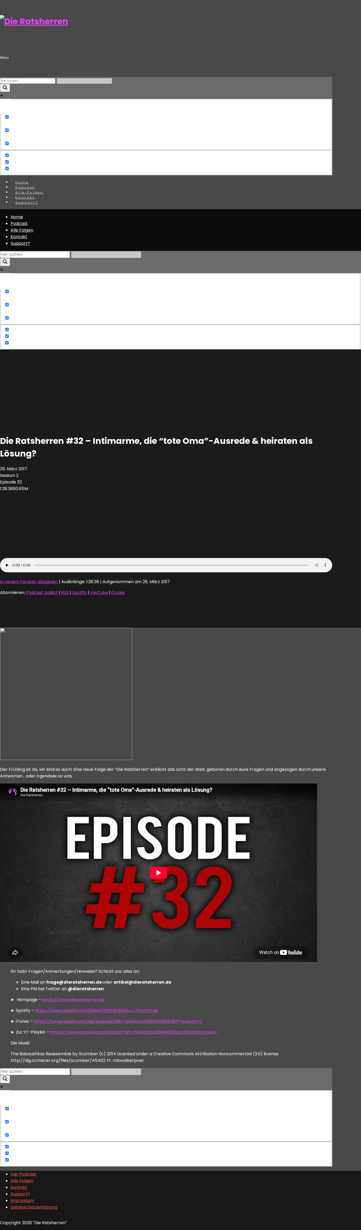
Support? (26, 202)
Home (17, 217)
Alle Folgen (22, 230)
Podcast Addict (42, 592)
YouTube (99, 592)
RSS (65, 592)
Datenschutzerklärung (34, 1207)
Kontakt (19, 237)
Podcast (19, 223)
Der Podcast (23, 1174)
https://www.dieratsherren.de (73, 1000)
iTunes (118, 592)
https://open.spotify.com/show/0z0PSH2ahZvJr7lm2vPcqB (96, 1010)
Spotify (79, 592)
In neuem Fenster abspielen (29, 582)
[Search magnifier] (5, 88)
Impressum (22, 1200)
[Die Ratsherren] (34, 21)
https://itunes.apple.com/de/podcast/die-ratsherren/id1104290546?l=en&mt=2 (118, 1021)
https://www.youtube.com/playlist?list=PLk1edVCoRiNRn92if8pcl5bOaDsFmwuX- (134, 1032)
